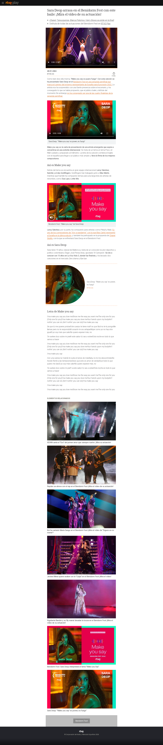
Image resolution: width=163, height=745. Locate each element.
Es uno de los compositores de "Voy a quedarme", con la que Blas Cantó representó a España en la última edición (81, 233)
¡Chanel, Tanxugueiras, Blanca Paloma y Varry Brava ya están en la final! (82, 20)
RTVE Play (105, 23)
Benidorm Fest (81, 721)
